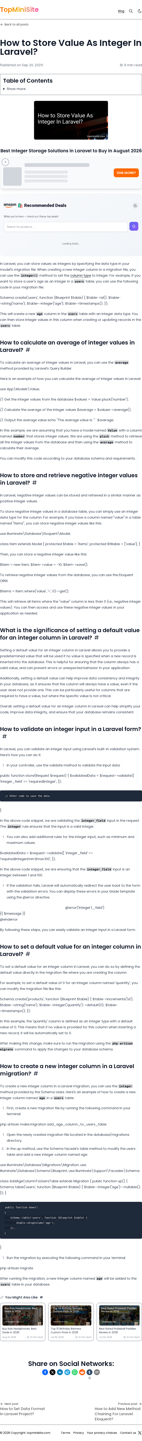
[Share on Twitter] (52, 1372)
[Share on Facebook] (45, 1372)
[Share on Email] (97, 1372)
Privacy (78, 1433)
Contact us (128, 1433)
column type (80, 275)
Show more (16, 88)
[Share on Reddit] (82, 1372)
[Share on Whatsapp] (75, 1372)
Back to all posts (16, 24)
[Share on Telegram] (67, 1372)
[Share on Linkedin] (60, 1372)
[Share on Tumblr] (89, 1372)
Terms (65, 1433)
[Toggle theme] (135, 206)
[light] (140, 11)
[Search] (131, 11)
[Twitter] (140, 1433)
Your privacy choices (102, 1433)
